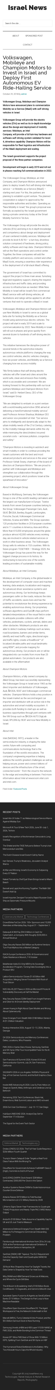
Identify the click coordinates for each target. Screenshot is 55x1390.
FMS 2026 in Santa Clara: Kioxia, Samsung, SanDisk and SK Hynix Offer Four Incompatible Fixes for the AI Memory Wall (26, 1050)
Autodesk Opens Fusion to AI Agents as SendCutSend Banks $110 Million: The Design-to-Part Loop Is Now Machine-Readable (26, 1299)
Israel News (27, 7)
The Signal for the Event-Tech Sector (19, 1123)
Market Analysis (25, 1377)
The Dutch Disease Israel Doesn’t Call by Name (23, 855)
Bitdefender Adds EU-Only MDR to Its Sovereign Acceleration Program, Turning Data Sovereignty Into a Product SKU (27, 967)
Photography (32, 1380)
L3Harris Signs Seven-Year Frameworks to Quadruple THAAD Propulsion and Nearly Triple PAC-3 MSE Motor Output (27, 1210)
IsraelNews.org (36, 1374)
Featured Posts (20, 789)
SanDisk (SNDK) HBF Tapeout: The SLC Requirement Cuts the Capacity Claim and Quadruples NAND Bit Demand (26, 1257)
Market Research (42, 1377)
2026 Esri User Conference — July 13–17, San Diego (25, 1107)
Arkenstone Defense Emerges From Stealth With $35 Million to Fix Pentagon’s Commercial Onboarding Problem (26, 1232)
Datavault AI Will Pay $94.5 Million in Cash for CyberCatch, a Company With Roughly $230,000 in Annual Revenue (25, 935)
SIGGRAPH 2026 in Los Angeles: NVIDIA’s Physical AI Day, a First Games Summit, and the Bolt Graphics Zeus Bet (27, 1075)
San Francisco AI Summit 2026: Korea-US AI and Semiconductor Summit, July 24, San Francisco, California (24, 1063)
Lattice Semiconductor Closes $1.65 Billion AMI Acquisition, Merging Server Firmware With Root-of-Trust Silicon (25, 979)
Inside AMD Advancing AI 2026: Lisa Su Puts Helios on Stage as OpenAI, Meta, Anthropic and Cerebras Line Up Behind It (27, 1088)
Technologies (11, 1377)
